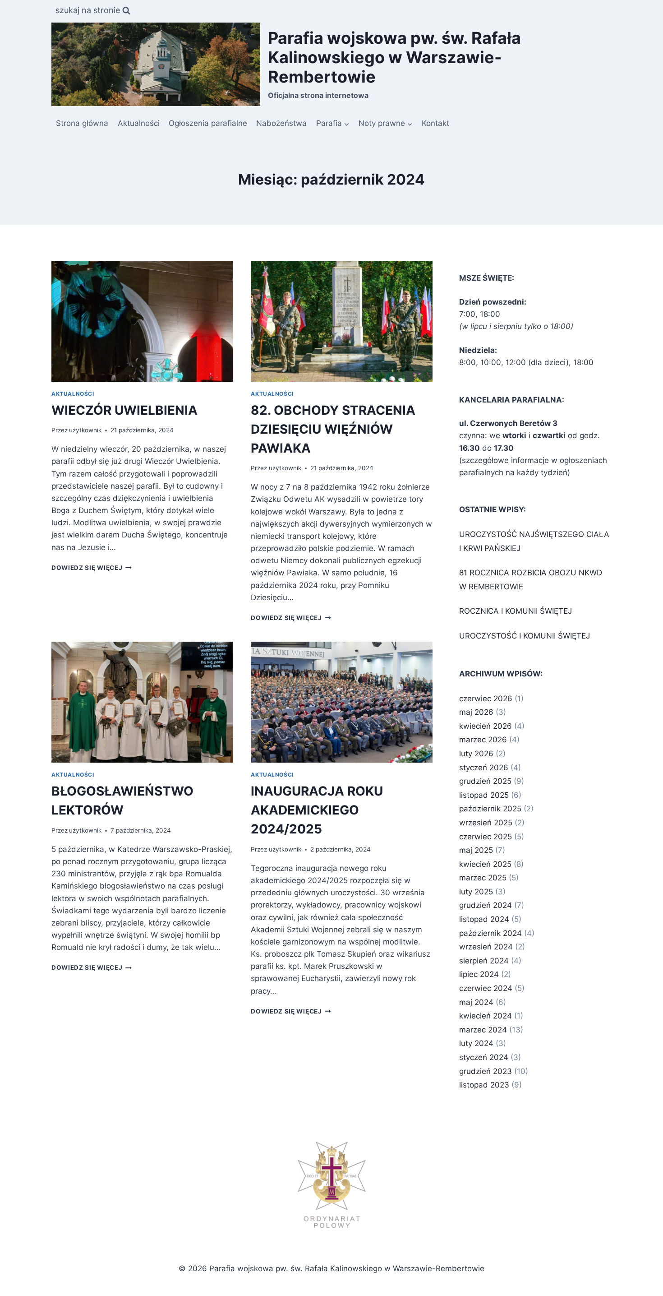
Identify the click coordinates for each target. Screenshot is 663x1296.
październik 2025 (490, 808)
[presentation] (142, 321)
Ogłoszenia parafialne (208, 123)
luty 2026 (476, 753)
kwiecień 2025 (485, 864)
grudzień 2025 (485, 781)
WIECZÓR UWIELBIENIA (124, 410)
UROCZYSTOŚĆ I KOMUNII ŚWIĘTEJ (524, 635)
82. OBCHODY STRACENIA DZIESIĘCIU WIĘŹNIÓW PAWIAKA (333, 429)
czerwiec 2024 (485, 988)
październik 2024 (490, 933)
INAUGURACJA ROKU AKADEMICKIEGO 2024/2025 (317, 810)
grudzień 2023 (485, 1071)
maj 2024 (476, 1002)
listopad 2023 (484, 1084)
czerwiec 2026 (485, 698)
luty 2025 (476, 891)
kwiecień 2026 (485, 726)
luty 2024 (476, 1043)
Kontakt (435, 123)
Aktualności (139, 123)
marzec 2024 (483, 1029)
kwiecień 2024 (485, 1015)
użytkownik (85, 430)
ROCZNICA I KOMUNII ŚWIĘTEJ (515, 611)
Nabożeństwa (281, 123)
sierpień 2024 (484, 960)
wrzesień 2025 (485, 822)
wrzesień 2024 (486, 946)
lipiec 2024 (479, 974)
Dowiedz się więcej (91, 567)
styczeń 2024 (483, 1057)
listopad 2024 (484, 919)
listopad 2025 (484, 795)
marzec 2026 (483, 739)
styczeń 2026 (483, 767)
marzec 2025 (482, 877)
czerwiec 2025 (485, 836)
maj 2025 (476, 850)
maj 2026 (476, 712)
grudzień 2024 (485, 905)
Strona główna (82, 123)
